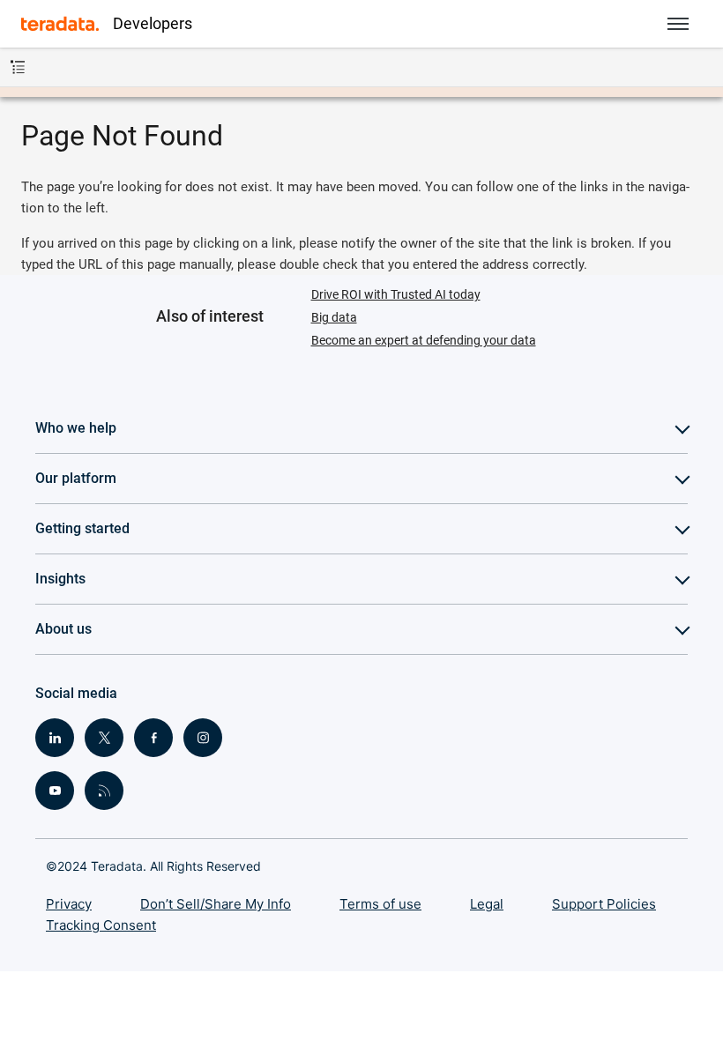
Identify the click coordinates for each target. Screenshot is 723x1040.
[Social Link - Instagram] (202, 737)
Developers (152, 23)
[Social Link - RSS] (104, 790)
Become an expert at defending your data (423, 340)
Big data (334, 317)
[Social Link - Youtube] (54, 790)
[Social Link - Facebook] (153, 737)
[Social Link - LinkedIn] (54, 737)
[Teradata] (60, 23)
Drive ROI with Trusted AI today (396, 294)
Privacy (69, 903)
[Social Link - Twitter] (104, 737)
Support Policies (604, 903)
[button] (678, 24)
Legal (486, 903)
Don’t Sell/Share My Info (215, 903)
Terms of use (380, 903)
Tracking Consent (101, 925)
